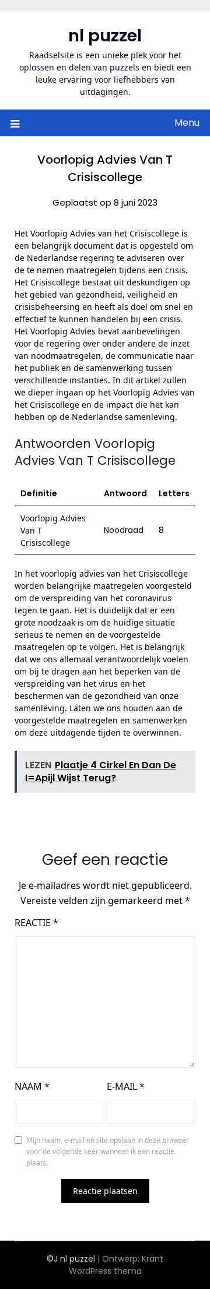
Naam (32, 1086)
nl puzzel (105, 35)
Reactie (36, 922)
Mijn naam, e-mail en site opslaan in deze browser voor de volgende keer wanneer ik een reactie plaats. (107, 1151)
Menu (187, 122)
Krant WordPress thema (116, 1265)
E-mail (126, 1086)
